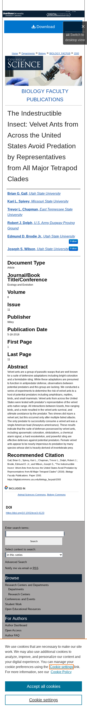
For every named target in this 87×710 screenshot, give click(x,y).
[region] (43, 674)
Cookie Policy (61, 672)
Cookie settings (61, 667)
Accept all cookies (43, 686)
